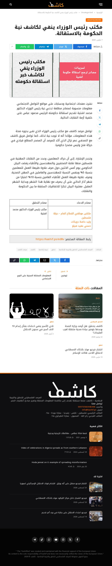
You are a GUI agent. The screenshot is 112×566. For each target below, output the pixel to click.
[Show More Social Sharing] (12, 46)
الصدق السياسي (96, 322)
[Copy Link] (99, 138)
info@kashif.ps (89, 410)
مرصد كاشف (22, 249)
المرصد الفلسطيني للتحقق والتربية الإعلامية (75, 249)
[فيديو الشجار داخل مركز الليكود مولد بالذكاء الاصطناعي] (95, 501)
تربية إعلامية (43, 249)
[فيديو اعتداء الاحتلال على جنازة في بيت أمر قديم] (95, 516)
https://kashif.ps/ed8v (50, 239)
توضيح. (64, 275)
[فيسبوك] (99, 110)
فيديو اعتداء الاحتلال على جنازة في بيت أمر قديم (64, 512)
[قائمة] (100, 4)
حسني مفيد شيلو (81, 226)
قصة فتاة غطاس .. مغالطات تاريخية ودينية (67, 433)
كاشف (32, 249)
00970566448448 (86, 407)
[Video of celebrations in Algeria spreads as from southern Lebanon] (95, 451)
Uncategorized (94, 20)
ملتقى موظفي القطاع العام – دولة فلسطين (72, 215)
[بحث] (11, 4)
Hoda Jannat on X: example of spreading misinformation (59, 462)
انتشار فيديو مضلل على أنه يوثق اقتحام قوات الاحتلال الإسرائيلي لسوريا (53, 483)
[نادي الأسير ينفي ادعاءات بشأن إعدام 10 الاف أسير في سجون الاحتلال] (32, 306)
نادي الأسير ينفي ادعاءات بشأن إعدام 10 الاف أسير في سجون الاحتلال (33, 328)
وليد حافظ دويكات (81, 221)
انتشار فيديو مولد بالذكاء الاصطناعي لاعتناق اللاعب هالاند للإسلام (83, 351)
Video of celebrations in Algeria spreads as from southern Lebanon (54, 447)
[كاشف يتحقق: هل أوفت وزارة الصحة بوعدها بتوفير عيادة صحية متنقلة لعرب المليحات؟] (80, 306)
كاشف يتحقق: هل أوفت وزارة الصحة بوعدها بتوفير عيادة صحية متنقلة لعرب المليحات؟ (82, 329)
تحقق (53, 249)
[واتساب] (99, 131)
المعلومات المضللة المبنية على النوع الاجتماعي (34, 277)
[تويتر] (99, 117)
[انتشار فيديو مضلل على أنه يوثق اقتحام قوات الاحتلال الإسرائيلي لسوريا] (95, 487)
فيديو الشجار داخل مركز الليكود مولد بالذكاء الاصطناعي (61, 498)
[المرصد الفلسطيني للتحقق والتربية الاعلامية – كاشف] (56, 4)
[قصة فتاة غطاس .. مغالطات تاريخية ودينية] (95, 437)
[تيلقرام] (99, 124)
